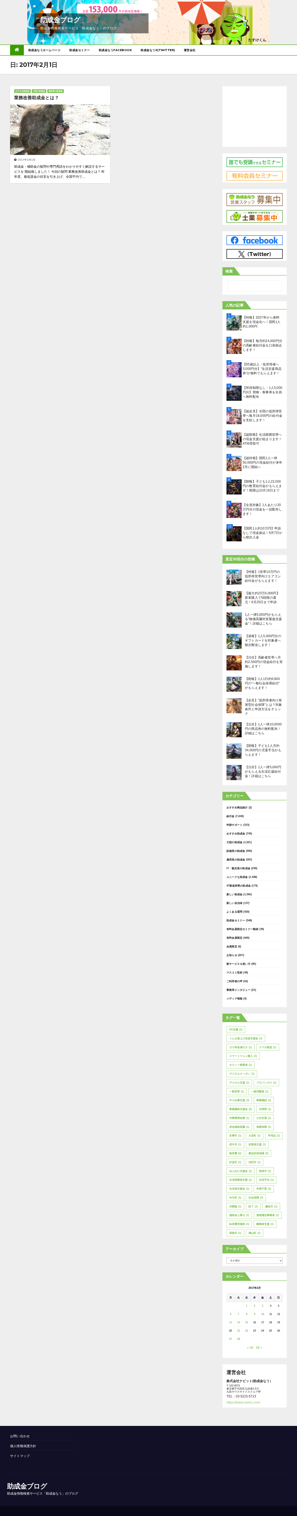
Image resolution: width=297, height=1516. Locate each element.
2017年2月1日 (27, 159)
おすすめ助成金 (22, 91)
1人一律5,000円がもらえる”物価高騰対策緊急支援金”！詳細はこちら (263, 619)
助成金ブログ (60, 20)
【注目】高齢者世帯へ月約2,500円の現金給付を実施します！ (264, 662)
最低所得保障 (258, 1153)
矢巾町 (235, 1197)
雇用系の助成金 (55, 91)
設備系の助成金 (235, 850)
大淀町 (254, 1135)
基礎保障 (263, 1126)
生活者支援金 (239, 1188)
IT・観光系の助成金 (238, 868)
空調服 (235, 1206)
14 (238, 1322)
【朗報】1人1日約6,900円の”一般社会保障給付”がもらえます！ (262, 683)
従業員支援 (257, 1144)
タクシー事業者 (240, 1064)
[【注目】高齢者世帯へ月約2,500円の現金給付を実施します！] (234, 662)
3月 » (259, 1347)
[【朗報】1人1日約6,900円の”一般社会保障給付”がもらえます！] (234, 684)
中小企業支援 (239, 1100)
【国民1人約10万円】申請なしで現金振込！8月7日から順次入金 (262, 533)
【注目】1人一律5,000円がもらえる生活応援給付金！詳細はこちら (263, 771)
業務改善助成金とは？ (36, 97)
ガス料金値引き (240, 1047)
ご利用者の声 (234, 981)
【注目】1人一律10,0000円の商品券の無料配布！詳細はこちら (263, 729)
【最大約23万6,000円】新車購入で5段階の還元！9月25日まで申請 (262, 597)
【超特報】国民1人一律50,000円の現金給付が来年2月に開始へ (262, 462)
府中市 (235, 1144)
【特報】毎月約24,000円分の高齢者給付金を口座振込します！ (262, 345)
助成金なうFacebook (115, 50)
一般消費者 (259, 1091)
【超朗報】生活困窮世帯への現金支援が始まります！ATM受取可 (262, 439)
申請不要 (263, 1188)
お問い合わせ (20, 1436)
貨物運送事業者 (267, 1215)
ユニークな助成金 (237, 876)
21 (238, 1330)
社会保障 (256, 1197)
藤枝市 (271, 1206)
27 (230, 1338)
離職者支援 (265, 1224)
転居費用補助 (239, 1224)
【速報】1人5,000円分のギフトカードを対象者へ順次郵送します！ (263, 640)
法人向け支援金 (240, 1171)
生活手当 (266, 1179)
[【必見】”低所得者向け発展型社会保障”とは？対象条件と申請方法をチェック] (234, 705)
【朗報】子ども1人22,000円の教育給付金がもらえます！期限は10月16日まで (262, 486)
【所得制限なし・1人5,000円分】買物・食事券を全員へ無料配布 (262, 392)
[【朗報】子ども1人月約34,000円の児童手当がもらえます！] (234, 751)
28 (238, 1338)
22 (246, 1330)
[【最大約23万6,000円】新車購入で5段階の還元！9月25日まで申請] (234, 598)
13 (230, 1322)
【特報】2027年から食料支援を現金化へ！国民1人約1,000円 (261, 322)
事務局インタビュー (238, 989)
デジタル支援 (239, 1082)
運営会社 (190, 50)
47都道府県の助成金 (238, 885)
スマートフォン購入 (243, 1055)
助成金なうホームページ (44, 50)
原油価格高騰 (239, 1126)
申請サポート (234, 824)
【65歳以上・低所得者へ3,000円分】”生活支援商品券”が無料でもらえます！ (262, 369)
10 (262, 1314)
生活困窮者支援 (240, 1179)
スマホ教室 (267, 1047)
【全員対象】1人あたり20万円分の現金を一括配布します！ (262, 509)
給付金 (230, 816)
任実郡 (265, 1109)
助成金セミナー (79, 50)
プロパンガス (266, 1082)
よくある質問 (234, 911)
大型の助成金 (39, 91)
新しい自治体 (234, 903)
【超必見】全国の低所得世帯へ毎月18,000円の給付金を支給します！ (262, 415)
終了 (253, 1206)
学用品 (274, 1135)
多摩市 (235, 1135)
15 (246, 1322)
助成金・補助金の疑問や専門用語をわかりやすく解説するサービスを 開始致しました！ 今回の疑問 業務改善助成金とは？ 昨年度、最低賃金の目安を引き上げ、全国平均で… (59, 171)
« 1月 (250, 1347)
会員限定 (231, 946)
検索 (229, 271)
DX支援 (235, 1029)
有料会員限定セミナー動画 (242, 929)
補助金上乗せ (239, 1215)
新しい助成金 (234, 894)
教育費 (235, 1153)
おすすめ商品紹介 (237, 807)
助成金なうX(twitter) (158, 50)
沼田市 (254, 1162)
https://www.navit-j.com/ (243, 1402)
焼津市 (265, 1171)
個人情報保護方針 (23, 1446)
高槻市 (235, 1232)
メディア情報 (234, 998)
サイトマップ (20, 1456)
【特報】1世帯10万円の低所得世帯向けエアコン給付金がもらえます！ (263, 576)
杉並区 (235, 1162)
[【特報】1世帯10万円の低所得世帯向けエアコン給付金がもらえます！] (234, 577)
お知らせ (231, 955)
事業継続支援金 (240, 1109)
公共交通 (263, 1117)
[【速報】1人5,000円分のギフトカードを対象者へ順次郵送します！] (234, 641)
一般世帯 (236, 1091)
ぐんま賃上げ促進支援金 (245, 1038)
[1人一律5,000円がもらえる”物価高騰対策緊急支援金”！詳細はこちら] (234, 620)
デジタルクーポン (241, 1073)
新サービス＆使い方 (238, 963)
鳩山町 (254, 1232)
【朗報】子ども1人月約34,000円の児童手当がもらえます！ (263, 750)
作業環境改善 (239, 1117)
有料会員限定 (234, 937)
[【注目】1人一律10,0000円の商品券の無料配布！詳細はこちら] (234, 729)
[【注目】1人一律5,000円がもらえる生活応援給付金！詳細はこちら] (234, 772)
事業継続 (263, 1100)
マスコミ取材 (234, 972)
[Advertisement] (254, 115)
